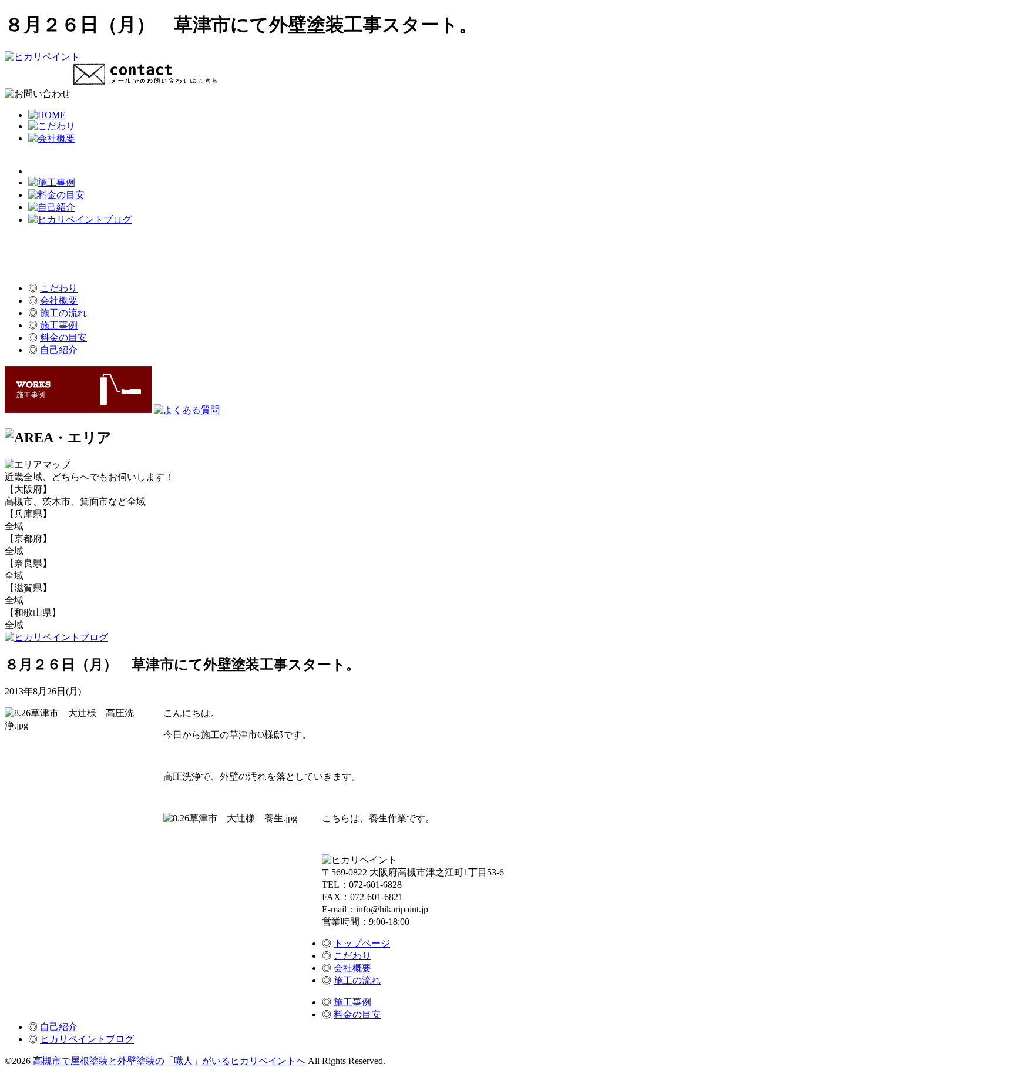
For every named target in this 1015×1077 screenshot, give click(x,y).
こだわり (59, 288)
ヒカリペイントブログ (87, 1039)
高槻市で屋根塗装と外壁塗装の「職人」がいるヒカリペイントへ (169, 1061)
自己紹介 (59, 350)
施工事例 (59, 325)
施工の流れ (63, 313)
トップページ (362, 943)
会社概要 (59, 301)
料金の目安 (63, 338)
